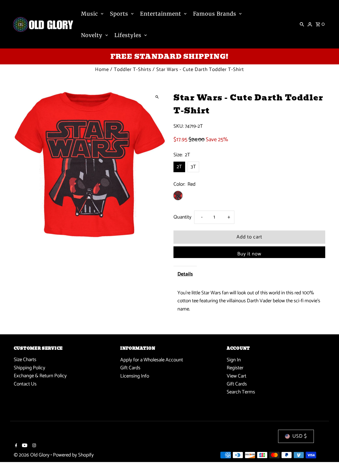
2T (179, 167)
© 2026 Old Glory (32, 455)
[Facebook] (15, 446)
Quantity (182, 217)
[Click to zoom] (157, 97)
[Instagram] (33, 446)
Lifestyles (127, 35)
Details (185, 274)
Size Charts (25, 360)
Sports (119, 13)
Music (89, 13)
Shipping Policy (29, 368)
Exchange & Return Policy (40, 376)
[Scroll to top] (328, 452)
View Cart (236, 376)
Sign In (234, 360)
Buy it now (249, 254)
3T (193, 167)
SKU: (178, 126)
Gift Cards (130, 368)
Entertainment (160, 13)
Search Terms (241, 392)
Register (235, 368)
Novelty (91, 35)
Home (102, 69)
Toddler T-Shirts (132, 69)
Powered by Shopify (73, 455)
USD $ (299, 436)
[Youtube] (24, 446)
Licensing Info (134, 376)
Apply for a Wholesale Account (151, 360)
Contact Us (25, 384)
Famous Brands (214, 13)
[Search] (301, 24)
